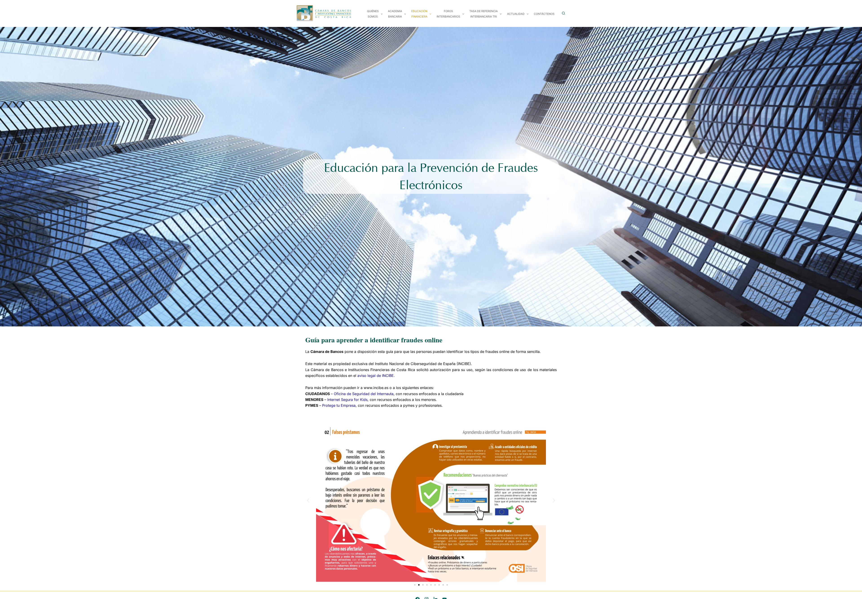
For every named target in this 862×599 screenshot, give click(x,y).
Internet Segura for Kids (347, 399)
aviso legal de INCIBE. (376, 375)
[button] (564, 13)
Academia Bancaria (395, 13)
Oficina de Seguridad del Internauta (364, 393)
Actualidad (516, 13)
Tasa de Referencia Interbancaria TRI (483, 13)
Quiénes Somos (373, 13)
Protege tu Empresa (339, 405)
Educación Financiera (419, 13)
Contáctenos (544, 13)
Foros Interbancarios (448, 13)
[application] (381, 14)
